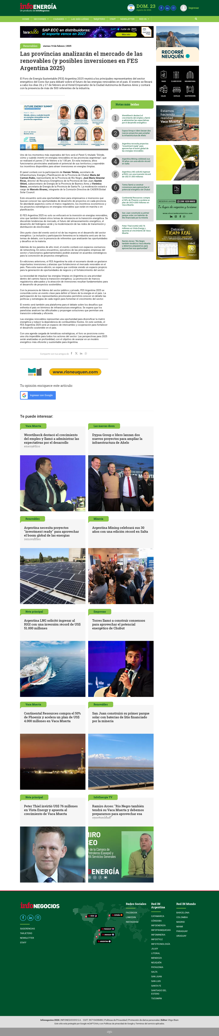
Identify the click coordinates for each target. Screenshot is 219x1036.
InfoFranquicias (161, 930)
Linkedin (131, 917)
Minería (98, 518)
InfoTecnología (160, 944)
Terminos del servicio (145, 1023)
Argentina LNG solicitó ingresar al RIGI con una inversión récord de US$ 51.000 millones (136, 174)
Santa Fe (156, 985)
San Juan (156, 976)
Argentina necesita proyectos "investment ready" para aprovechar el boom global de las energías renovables (135, 147)
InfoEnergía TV (103, 797)
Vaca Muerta (33, 426)
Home (25, 18)
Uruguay (181, 936)
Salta (154, 972)
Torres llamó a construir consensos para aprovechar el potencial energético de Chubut (136, 187)
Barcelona (182, 912)
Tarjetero (99, 18)
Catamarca (157, 916)
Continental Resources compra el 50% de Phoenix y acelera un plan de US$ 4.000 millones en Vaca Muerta (136, 201)
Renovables (30, 46)
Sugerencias (27, 928)
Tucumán (156, 998)
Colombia (182, 917)
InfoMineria (158, 934)
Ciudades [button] (59, 18)
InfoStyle (157, 939)
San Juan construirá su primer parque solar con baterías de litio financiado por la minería (135, 215)
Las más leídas (80, 18)
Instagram (132, 922)
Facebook (131, 912)
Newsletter (127, 18)
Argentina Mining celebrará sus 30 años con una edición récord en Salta (136, 161)
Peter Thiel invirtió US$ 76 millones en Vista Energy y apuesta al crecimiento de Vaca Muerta (136, 229)
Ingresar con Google (41, 395)
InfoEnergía (158, 925)
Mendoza (156, 958)
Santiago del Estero (159, 992)
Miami (179, 926)
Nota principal (34, 611)
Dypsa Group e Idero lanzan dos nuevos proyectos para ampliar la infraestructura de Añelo (136, 133)
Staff (113, 18)
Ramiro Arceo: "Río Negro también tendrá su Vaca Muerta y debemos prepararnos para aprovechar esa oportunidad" (136, 244)
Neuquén (156, 962)
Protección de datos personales (144, 1020)
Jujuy (154, 948)
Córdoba (156, 921)
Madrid (180, 922)
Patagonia (157, 967)
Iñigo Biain (173, 1020)
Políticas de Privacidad (115, 1020)
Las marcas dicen (104, 426)
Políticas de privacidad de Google (119, 1023)
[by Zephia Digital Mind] (109, 1031)
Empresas (100, 611)
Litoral (155, 953)
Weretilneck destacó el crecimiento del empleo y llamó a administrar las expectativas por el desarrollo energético (136, 119)
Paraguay (182, 931)
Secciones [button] (40, 18)
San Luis (156, 981)
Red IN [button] (143, 18)
